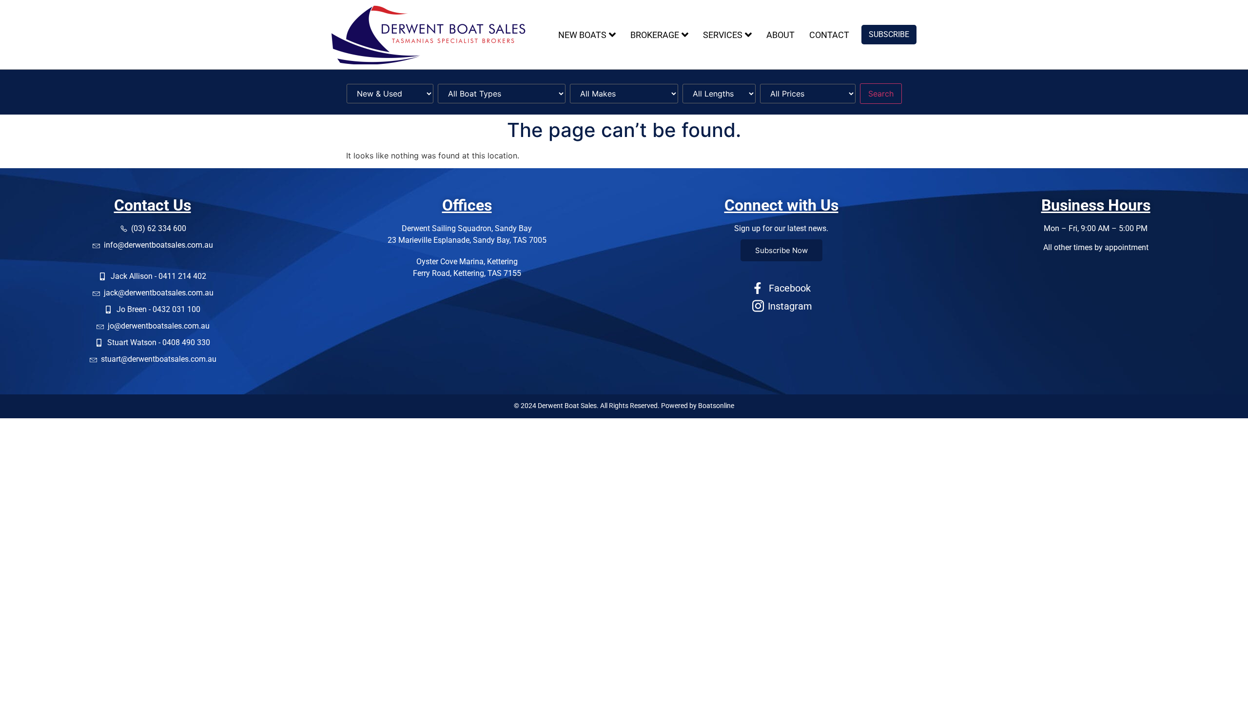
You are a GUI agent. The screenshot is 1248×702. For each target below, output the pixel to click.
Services (722, 35)
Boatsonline (716, 406)
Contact (829, 35)
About (780, 35)
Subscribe (889, 34)
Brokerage (654, 35)
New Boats (582, 35)
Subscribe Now (781, 250)
